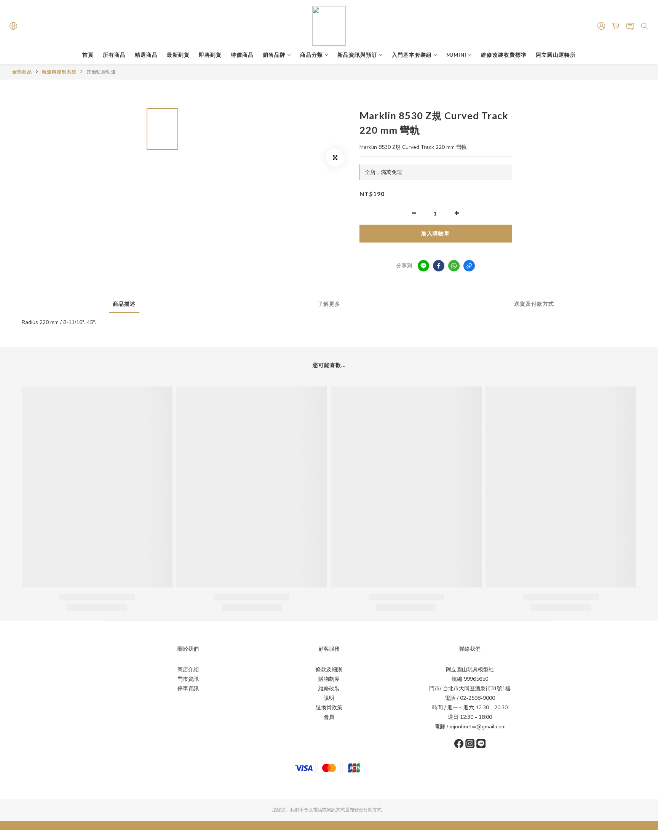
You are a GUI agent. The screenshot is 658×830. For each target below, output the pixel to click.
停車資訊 (188, 688)
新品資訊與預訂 (357, 55)
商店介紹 (188, 669)
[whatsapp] (454, 265)
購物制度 (329, 679)
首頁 (88, 55)
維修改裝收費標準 (504, 55)
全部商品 (22, 72)
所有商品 (114, 55)
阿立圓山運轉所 (556, 55)
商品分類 (311, 55)
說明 (329, 698)
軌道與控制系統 (59, 72)
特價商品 (242, 55)
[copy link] (469, 265)
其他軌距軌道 (101, 72)
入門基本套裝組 (412, 55)
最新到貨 (178, 55)
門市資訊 (188, 679)
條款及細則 (329, 669)
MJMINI (456, 55)
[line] (423, 265)
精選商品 (146, 55)
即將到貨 (210, 55)
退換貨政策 (329, 707)
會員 (329, 717)
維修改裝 (329, 688)
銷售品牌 (274, 55)
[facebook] (438, 265)
